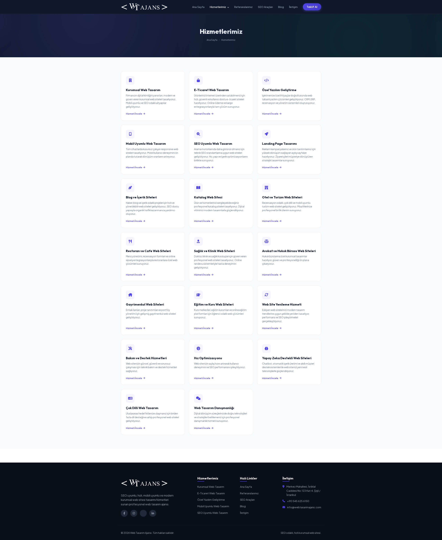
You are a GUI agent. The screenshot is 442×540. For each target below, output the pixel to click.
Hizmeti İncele (134, 113)
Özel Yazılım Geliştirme (211, 499)
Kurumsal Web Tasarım (210, 486)
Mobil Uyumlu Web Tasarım (213, 506)
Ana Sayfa (198, 6)
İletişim (293, 6)
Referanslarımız (243, 6)
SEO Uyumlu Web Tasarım (212, 512)
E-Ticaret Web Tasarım (211, 493)
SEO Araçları (265, 6)
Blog (281, 6)
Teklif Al (312, 7)
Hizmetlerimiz (218, 6)
